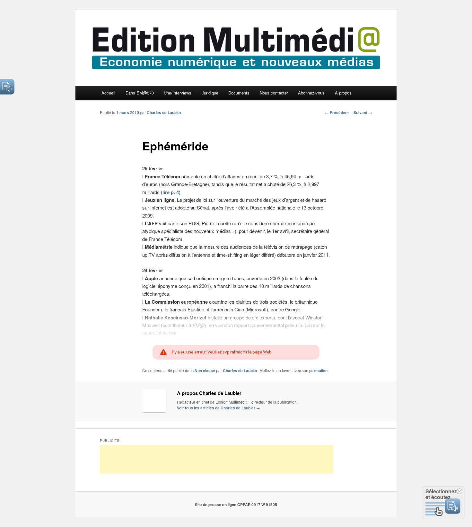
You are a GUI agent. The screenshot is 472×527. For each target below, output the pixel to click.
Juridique (210, 93)
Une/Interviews (177, 93)
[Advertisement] (217, 459)
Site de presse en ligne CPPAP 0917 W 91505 (236, 504)
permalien (318, 370)
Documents (238, 93)
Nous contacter (274, 93)
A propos (343, 93)
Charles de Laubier (164, 112)
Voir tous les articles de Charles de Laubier (218, 408)
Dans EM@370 (140, 93)
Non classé (205, 370)
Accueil (108, 93)
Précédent (337, 112)
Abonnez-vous (311, 93)
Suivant (363, 112)
